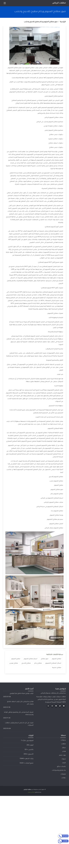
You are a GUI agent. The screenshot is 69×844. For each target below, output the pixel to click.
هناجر (64, 751)
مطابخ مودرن (13, 663)
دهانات (63, 778)
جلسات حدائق (61, 766)
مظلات (63, 744)
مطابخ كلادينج (26, 663)
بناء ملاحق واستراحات (59, 770)
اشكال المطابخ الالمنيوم (53, 663)
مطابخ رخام (38, 663)
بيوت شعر (62, 755)
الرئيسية (63, 22)
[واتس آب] (48, 706)
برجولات (63, 740)
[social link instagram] (52, 706)
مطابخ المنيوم (56, 659)
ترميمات (63, 774)
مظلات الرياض (59, 3)
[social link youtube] (63, 706)
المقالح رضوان (31, 792)
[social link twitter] (60, 706)
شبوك (64, 759)
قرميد (64, 763)
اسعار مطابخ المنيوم (30, 659)
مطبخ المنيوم (15, 659)
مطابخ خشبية (56, 667)
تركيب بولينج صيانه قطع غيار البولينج (21, 693)
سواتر (64, 748)
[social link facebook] (56, 706)
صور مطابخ (44, 659)
